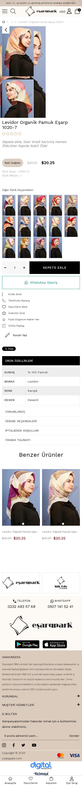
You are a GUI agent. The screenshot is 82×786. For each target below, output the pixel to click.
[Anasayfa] (7, 22)
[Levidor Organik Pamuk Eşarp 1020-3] (72, 226)
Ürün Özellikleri (19, 360)
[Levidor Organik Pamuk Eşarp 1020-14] (10, 205)
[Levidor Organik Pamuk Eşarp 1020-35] (10, 247)
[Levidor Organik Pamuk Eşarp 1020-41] (56, 247)
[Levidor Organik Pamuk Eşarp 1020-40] (41, 247)
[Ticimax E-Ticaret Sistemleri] (41, 774)
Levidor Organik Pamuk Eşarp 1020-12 (61, 531)
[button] (19, 524)
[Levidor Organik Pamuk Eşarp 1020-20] (72, 205)
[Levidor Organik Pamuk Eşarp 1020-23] (10, 226)
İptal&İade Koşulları (22, 430)
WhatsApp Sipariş (43, 282)
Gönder (73, 735)
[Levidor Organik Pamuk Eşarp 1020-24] (25, 226)
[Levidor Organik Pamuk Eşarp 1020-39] (25, 247)
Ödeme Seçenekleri (21, 421)
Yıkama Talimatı (17, 440)
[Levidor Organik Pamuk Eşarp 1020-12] (25, 205)
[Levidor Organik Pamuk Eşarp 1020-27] (56, 226)
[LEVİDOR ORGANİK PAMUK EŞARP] (15, 22)
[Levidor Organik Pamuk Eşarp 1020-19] (56, 205)
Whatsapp (60, 600)
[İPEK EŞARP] (11, 22)
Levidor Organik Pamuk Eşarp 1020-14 (21, 531)
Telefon (21, 600)
